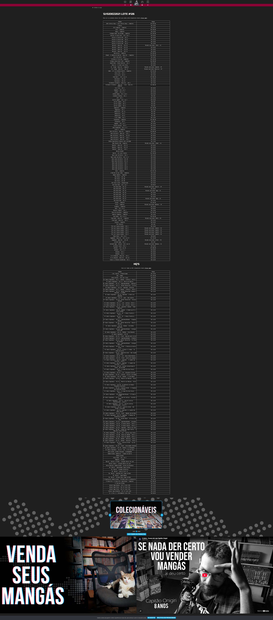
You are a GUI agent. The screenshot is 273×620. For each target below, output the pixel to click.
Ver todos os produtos (137, 534)
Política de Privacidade (166, 618)
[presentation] (110, 515)
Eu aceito (151, 618)
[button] (133, 531)
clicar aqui (144, 18)
